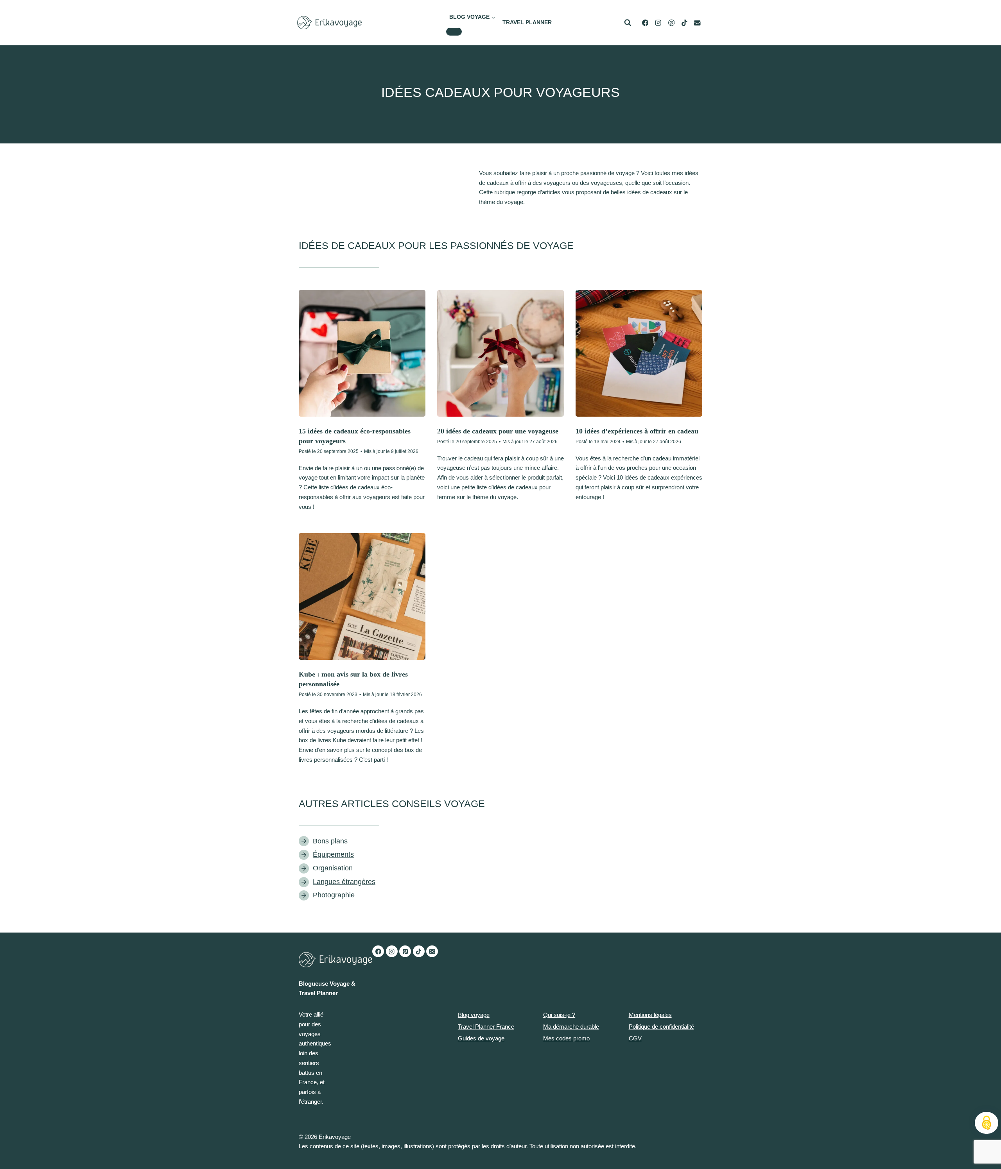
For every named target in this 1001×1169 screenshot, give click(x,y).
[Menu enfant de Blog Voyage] (454, 31)
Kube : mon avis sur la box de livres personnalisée (353, 679)
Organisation (333, 868)
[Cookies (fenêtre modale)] (986, 1123)
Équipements (333, 854)
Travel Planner (527, 22)
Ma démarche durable (571, 1026)
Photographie (334, 895)
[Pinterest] (405, 951)
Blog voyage (474, 1014)
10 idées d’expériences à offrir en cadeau (637, 431)
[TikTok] (684, 22)
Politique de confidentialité (661, 1026)
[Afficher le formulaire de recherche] (628, 23)
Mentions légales (650, 1014)
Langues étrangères (344, 882)
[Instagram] (392, 951)
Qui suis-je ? (559, 1014)
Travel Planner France (486, 1026)
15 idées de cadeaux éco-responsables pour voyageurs (355, 436)
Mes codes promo (566, 1038)
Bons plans (330, 841)
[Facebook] (378, 951)
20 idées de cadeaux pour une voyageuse (497, 431)
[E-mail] (697, 22)
